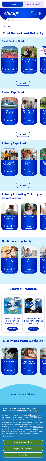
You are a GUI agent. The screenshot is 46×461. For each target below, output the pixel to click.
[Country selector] (39, 13)
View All (23, 83)
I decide (23, 455)
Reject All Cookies (23, 448)
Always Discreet (33, 4)
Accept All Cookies (23, 442)
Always (13, 4)
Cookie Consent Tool (10, 434)
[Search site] (9, 20)
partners (34, 415)
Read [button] (9, 120)
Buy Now (12, 329)
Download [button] (9, 69)
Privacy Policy (38, 427)
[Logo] (11, 14)
